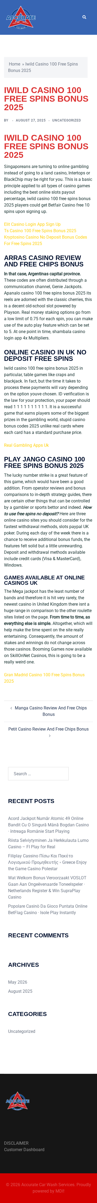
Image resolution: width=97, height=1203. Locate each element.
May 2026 (17, 982)
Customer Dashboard (24, 1149)
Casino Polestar (42, 868)
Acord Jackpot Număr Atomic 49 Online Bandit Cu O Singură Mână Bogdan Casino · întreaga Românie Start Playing (48, 825)
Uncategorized (21, 1031)
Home (14, 64)
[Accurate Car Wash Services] (20, 17)
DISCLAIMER (16, 1143)
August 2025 (20, 991)
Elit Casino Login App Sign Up (32, 224)
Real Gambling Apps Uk (26, 445)
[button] (84, 17)
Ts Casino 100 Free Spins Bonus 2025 (40, 230)
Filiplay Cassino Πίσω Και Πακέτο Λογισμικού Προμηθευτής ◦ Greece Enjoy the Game (47, 862)
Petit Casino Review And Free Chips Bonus (48, 729)
